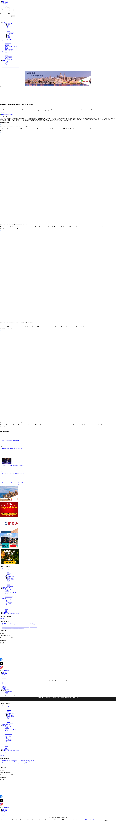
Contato (6, 777)
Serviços (4, 51)
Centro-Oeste (9, 24)
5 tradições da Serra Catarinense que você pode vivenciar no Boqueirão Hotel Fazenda (18, 707)
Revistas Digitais (5, 65)
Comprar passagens (8, 59)
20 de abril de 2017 (3, 106)
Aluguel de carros (8, 56)
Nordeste (9, 26)
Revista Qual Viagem (9, 775)
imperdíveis (18, 568)
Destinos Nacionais (8, 23)
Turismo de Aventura (9, 49)
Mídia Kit (4, 758)
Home (3, 766)
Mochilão (6, 47)
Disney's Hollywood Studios (9, 568)
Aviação (6, 55)
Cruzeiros (7, 44)
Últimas (3, 60)
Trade (6, 64)
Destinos (4, 22)
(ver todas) (2, 702)
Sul (8, 28)
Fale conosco (4, 756)
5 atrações (2, 568)
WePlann (6, 58)
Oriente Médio (10, 39)
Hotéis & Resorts (8, 52)
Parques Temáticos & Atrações (10, 46)
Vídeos (6, 62)
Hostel (6, 53)
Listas (6, 63)
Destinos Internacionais (9, 29)
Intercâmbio (7, 45)
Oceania (8, 38)
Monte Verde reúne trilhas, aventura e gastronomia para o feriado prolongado (17, 709)
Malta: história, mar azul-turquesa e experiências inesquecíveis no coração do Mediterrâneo (19, 710)
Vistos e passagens (8, 57)
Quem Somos (5, 1)
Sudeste (8, 27)
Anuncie (4, 3)
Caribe (8, 36)
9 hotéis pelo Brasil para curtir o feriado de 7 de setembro (13, 711)
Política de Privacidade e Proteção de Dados (10, 67)
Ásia (8, 35)
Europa (8, 37)
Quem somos (4, 757)
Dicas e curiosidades (6, 40)
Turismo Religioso (8, 50)
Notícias (6, 61)
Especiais (4, 41)
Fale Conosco (5, 2)
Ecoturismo (7, 48)
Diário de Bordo (8, 43)
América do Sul (10, 34)
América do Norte (10, 33)
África (8, 31)
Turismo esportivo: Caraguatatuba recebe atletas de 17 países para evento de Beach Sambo (19, 708)
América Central (10, 32)
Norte (8, 25)
